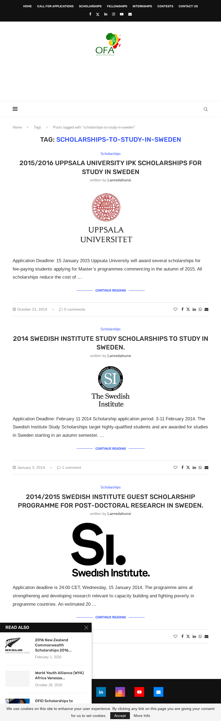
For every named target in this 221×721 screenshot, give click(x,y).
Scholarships (90, 6)
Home (27, 6)
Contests (165, 6)
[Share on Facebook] (182, 309)
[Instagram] (113, 14)
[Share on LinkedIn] (194, 309)
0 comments (74, 309)
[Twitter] (97, 14)
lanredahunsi (119, 180)
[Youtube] (121, 14)
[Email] (130, 14)
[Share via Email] (206, 309)
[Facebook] (90, 14)
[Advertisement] (110, 77)
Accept (120, 715)
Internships (142, 6)
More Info (142, 715)
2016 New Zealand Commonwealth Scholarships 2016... (53, 645)
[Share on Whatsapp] (200, 309)
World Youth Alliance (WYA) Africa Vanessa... (59, 675)
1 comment (71, 467)
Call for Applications (55, 6)
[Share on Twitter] (188, 309)
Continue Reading (110, 290)
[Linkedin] (105, 14)
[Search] (205, 109)
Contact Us (188, 6)
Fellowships (117, 6)
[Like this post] (175, 309)
